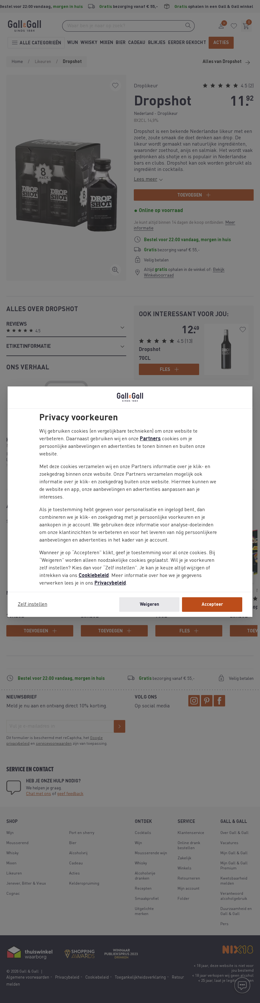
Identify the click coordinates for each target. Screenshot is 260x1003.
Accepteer (212, 604)
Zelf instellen (32, 604)
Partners (150, 439)
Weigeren (149, 604)
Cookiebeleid (94, 575)
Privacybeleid (110, 583)
